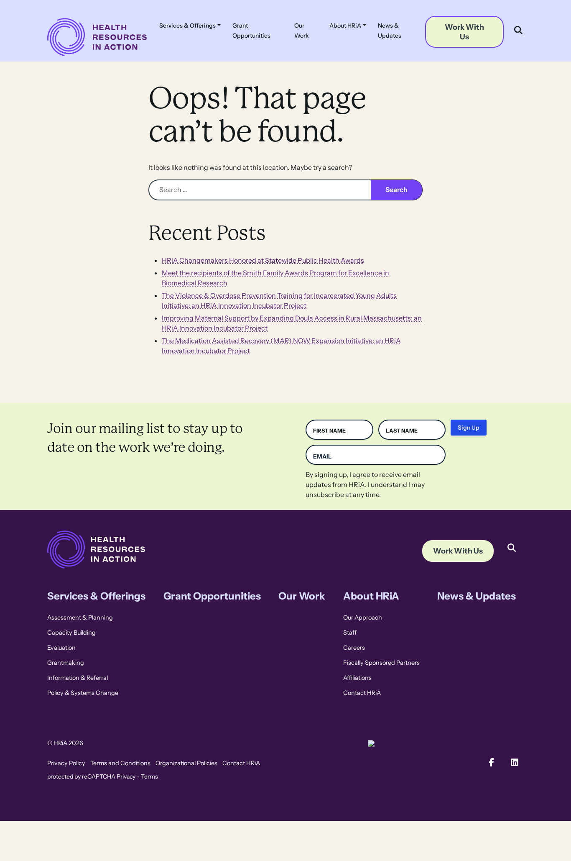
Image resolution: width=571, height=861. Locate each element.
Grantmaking (65, 662)
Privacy (126, 776)
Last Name (402, 430)
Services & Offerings (187, 25)
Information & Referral (77, 678)
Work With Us (464, 31)
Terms (149, 776)
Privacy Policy (66, 763)
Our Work (301, 30)
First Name (329, 430)
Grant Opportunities (251, 30)
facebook (491, 762)
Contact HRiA (362, 693)
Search (511, 541)
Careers (354, 647)
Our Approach (362, 617)
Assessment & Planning (80, 617)
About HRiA (345, 25)
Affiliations (357, 678)
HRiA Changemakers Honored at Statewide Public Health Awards (263, 260)
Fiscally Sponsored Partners (381, 662)
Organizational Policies (186, 763)
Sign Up (468, 427)
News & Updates (389, 30)
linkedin (514, 762)
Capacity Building (71, 632)
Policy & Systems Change (82, 693)
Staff (350, 632)
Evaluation (61, 647)
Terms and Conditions (120, 763)
